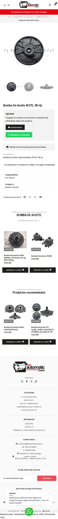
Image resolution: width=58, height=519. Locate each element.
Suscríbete (46, 478)
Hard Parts (29, 17)
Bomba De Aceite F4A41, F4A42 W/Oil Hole (14, 328)
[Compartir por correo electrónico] (40, 196)
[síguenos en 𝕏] (31, 381)
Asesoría (29, 424)
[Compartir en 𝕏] (30, 196)
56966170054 (30, 450)
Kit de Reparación (29, 397)
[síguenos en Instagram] (22, 381)
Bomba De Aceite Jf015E (41, 256)
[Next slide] (51, 51)
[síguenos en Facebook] (26, 381)
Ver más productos (28, 221)
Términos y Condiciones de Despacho (29, 430)
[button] (15, 270)
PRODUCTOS (18, 17)
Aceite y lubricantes (29, 404)
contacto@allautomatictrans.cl (30, 444)
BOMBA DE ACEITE (42, 17)
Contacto (29, 427)
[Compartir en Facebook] (25, 196)
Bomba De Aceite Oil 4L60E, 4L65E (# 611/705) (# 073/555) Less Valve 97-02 (42, 329)
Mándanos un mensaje (20, 135)
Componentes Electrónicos (29, 407)
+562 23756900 (30, 447)
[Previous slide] (7, 51)
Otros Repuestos (29, 410)
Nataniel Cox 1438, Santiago (30, 453)
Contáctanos (16, 127)
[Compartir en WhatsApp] (35, 196)
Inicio (9, 17)
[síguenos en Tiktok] (35, 381)
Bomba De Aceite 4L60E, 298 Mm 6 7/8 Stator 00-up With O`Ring (15, 257)
